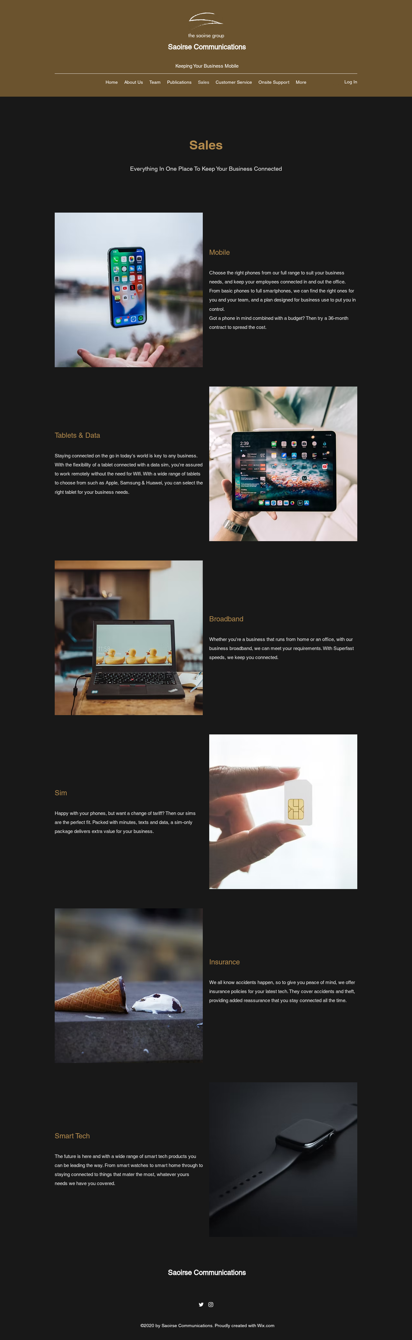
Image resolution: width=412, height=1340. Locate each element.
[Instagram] (211, 1304)
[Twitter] (201, 1304)
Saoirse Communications (207, 47)
